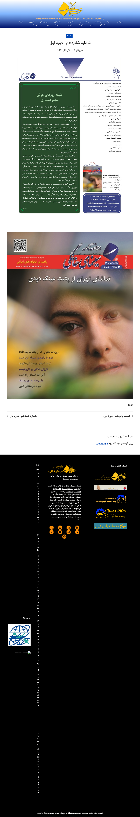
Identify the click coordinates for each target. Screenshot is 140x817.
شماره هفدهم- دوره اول (23, 416)
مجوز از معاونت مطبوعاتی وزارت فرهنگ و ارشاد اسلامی (67, 490)
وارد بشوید (102, 443)
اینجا (64, 517)
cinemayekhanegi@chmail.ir (38, 690)
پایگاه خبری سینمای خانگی (53, 813)
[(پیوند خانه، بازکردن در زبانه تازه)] (70, 9)
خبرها (69, 36)
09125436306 (38, 502)
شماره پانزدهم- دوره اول (116, 416)
